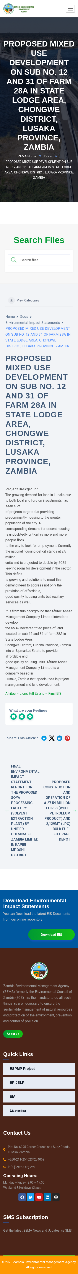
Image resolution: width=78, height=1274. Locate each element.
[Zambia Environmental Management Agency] (18, 8)
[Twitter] (30, 1197)
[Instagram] (56, 1197)
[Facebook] (22, 1197)
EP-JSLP (17, 1082)
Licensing (18, 1110)
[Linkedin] (47, 1197)
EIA (13, 1096)
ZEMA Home (27, 156)
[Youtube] (39, 1197)
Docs (48, 156)
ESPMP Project (22, 1069)
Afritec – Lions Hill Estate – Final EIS (33, 693)
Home (10, 317)
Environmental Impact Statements (32, 323)
